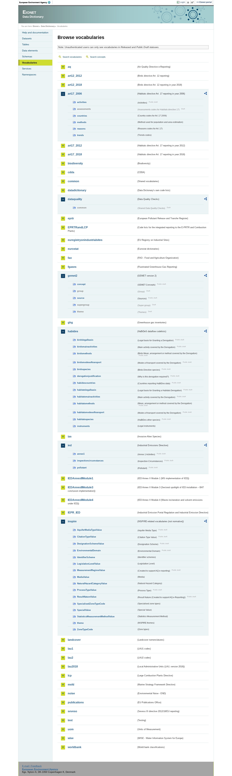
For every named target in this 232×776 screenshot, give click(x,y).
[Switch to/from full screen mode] (193, 2)
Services (26, 68)
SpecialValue (84, 610)
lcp (70, 675)
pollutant (81, 467)
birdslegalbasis (85, 340)
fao (70, 257)
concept (81, 284)
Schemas (27, 56)
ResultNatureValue (86, 596)
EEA (36, 2)
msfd (71, 684)
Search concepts (97, 57)
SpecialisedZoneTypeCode (91, 603)
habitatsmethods (86, 403)
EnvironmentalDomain (89, 550)
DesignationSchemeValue (90, 543)
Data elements (30, 50)
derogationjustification (89, 376)
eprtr (71, 218)
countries (82, 116)
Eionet (36, 26)
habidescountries (86, 383)
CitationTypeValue (86, 536)
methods (81, 122)
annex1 (81, 454)
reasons (81, 128)
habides (73, 331)
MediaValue (83, 577)
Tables (25, 44)
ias (70, 436)
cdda (71, 172)
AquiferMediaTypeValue (89, 530)
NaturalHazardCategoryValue (92, 583)
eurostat (73, 248)
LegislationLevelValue (88, 563)
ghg (70, 322)
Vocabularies (29, 62)
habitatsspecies (85, 419)
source (80, 298)
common (73, 181)
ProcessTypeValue (86, 590)
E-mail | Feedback (32, 766)
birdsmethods (84, 353)
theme (80, 623)
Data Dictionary (48, 26)
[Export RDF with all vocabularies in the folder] (205, 94)
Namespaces (29, 74)
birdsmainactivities (87, 346)
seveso (72, 711)
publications (76, 702)
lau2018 (73, 666)
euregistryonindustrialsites (85, 240)
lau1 (70, 648)
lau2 (70, 657)
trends (80, 135)
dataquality (75, 199)
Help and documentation (35, 32)
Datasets (27, 38)
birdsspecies (84, 369)
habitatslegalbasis (86, 390)
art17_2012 (75, 145)
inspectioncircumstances (90, 460)
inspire (72, 521)
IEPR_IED (74, 512)
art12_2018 (75, 84)
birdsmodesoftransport (89, 362)
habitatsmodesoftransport (90, 412)
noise (71, 693)
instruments (83, 426)
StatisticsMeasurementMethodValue (95, 616)
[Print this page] (189, 2)
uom (71, 729)
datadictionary (77, 190)
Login (182, 2)
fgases (72, 266)
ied (70, 445)
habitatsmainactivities (88, 396)
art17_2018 (75, 154)
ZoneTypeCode (85, 629)
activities (81, 102)
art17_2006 (75, 93)
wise (71, 738)
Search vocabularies (72, 57)
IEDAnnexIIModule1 (80, 478)
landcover (74, 639)
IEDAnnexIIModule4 (80, 500)
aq (69, 66)
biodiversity (75, 163)
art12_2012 (75, 75)
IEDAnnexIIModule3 (80, 487)
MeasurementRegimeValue (91, 570)
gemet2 (72, 275)
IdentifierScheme (86, 557)
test (70, 720)
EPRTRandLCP (78, 227)
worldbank (74, 747)
